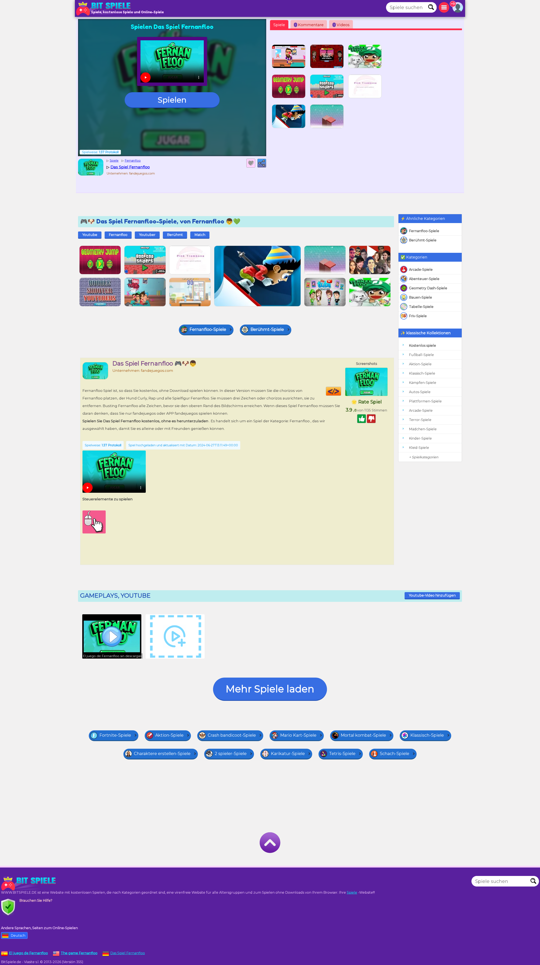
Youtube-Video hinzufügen (432, 595)
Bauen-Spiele (420, 297)
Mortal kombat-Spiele (363, 735)
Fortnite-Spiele (115, 735)
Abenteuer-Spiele (424, 279)
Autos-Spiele (420, 392)
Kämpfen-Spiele (422, 383)
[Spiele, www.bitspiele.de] (104, 8)
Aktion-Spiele (420, 364)
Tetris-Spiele (342, 753)
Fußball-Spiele (421, 355)
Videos (342, 25)
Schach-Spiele (394, 753)
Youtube (89, 235)
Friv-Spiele (418, 316)
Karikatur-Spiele (288, 753)
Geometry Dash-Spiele (428, 288)
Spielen (172, 99)
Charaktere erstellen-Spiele (162, 753)
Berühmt (175, 235)
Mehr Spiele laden (270, 689)
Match (199, 235)
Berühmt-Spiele (422, 240)
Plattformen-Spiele (425, 401)
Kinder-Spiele (420, 438)
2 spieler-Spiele (231, 753)
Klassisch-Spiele (422, 373)
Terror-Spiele (420, 420)
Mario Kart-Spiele (298, 735)
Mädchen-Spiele (423, 429)
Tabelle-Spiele (421, 307)
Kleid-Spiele (419, 448)
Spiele (279, 25)
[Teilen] (261, 163)
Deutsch (18, 936)
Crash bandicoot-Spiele (232, 735)
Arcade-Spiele (421, 270)
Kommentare (309, 25)
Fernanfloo (118, 235)
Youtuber (147, 235)
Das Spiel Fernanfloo (127, 953)
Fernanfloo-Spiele (424, 231)
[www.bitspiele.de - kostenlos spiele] (29, 883)
